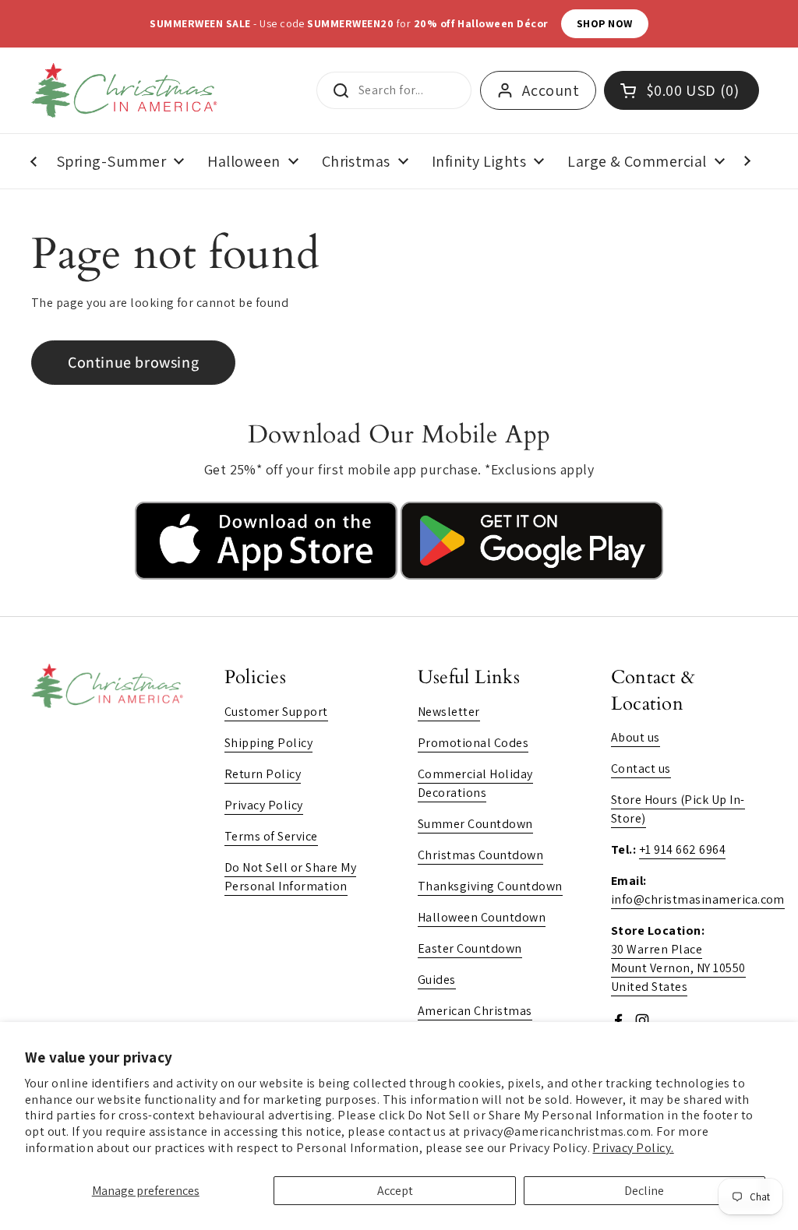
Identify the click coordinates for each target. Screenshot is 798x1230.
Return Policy (262, 774)
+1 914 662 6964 (682, 849)
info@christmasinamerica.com (698, 899)
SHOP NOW (605, 23)
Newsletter (449, 711)
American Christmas (475, 1011)
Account (550, 90)
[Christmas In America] (126, 90)
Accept (395, 1190)
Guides (437, 979)
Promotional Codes (473, 743)
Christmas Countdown (480, 855)
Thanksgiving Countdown (490, 886)
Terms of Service (271, 836)
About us (635, 737)
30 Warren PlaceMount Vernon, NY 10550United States (678, 968)
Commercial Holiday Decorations (475, 783)
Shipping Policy (268, 743)
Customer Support (276, 711)
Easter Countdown (470, 948)
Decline (644, 1190)
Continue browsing (133, 362)
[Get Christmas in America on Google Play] (532, 575)
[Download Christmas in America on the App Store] (268, 575)
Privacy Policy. (632, 1148)
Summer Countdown (475, 824)
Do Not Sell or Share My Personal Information (290, 876)
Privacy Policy (263, 805)
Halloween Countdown (482, 917)
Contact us (641, 768)
